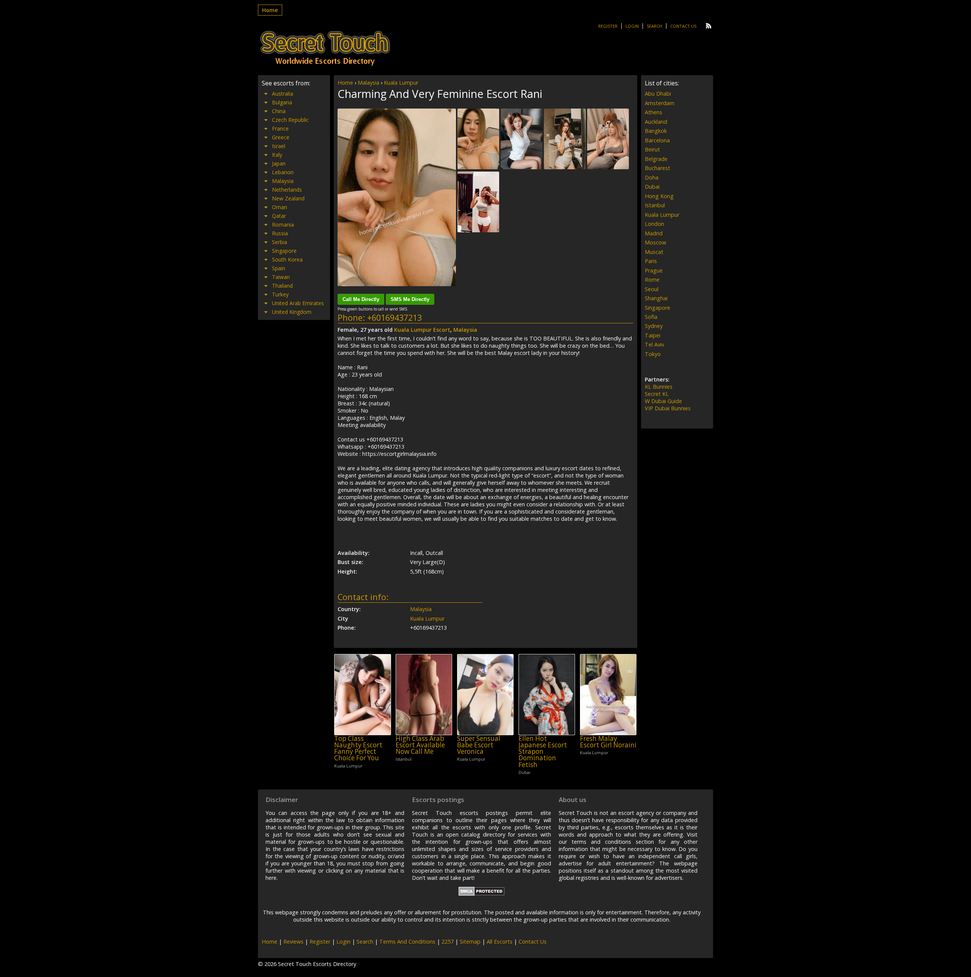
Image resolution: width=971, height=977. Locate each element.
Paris (651, 261)
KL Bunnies (658, 386)
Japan (279, 163)
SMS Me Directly (410, 299)
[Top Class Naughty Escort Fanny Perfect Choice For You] (362, 694)
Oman (279, 207)
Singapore (284, 250)
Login (632, 26)
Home (270, 10)
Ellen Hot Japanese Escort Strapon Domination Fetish (542, 751)
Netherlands (287, 189)
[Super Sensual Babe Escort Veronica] (485, 694)
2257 (448, 941)
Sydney (654, 325)
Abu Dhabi (658, 93)
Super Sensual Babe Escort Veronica (478, 745)
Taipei (652, 335)
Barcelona (657, 140)
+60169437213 (394, 317)
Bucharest (657, 168)
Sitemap (470, 941)
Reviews (293, 941)
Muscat (654, 251)
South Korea (287, 259)
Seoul (651, 289)
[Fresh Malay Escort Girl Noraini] (608, 694)
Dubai (652, 186)
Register (607, 26)
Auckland (656, 121)
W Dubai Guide (663, 401)
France (280, 128)
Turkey (280, 294)
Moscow (655, 242)
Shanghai (656, 298)
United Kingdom (291, 311)
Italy (277, 154)
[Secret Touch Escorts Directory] (325, 48)
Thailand (282, 285)
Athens (653, 112)
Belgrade (656, 158)
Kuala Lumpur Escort (422, 329)
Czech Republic (290, 119)
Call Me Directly (361, 299)
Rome (652, 279)
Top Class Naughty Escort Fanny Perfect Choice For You (358, 748)
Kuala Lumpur (401, 82)
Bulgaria (282, 102)
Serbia (279, 242)
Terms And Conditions (407, 941)
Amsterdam (659, 103)
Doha (651, 177)
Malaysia (368, 82)
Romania (283, 224)
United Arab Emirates (298, 303)
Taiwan (281, 276)
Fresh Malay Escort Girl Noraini (608, 742)
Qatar (279, 215)
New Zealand (288, 198)
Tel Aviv (654, 344)
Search (654, 26)
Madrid (654, 233)
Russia (280, 233)
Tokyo (653, 354)
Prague (654, 270)
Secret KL (657, 393)
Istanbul (655, 205)
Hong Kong (659, 196)
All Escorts (499, 941)
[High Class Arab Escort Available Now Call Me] (424, 694)
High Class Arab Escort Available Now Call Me (420, 745)
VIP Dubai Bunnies (668, 408)
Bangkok (656, 130)
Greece (280, 137)
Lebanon (283, 172)
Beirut (652, 149)
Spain (278, 268)
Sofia (651, 316)
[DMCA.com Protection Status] (481, 893)
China (279, 111)
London (654, 223)
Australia (282, 93)
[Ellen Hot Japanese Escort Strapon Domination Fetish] (547, 694)
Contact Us (683, 26)
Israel (278, 146)
